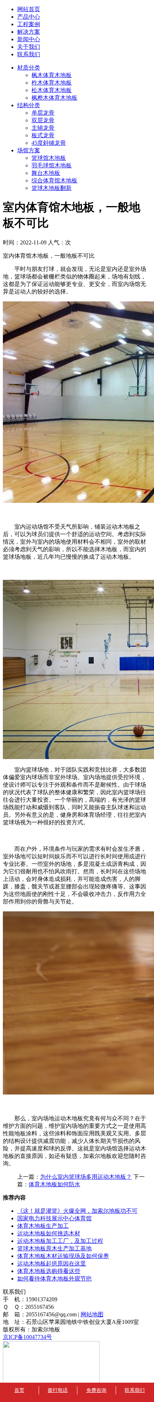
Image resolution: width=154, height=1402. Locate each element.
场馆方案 (28, 150)
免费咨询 (96, 1390)
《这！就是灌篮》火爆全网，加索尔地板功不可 (77, 1211)
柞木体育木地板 (52, 83)
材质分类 (28, 68)
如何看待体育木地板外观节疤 (54, 1278)
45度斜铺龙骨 (49, 143)
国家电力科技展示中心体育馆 (54, 1218)
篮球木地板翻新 (52, 188)
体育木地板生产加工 (43, 1226)
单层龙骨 (43, 113)
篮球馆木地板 (49, 158)
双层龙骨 (43, 120)
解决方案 (28, 32)
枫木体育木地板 (52, 75)
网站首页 (28, 9)
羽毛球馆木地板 (52, 165)
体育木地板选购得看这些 (48, 1271)
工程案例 (28, 24)
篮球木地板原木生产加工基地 (54, 1248)
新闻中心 (28, 39)
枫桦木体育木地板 (54, 98)
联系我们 (28, 54)
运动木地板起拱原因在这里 (51, 1263)
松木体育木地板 (52, 90)
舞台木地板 (46, 173)
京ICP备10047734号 (27, 1337)
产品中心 (28, 17)
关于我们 (28, 47)
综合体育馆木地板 (54, 180)
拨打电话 (58, 1390)
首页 (19, 1390)
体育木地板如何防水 (54, 1184)
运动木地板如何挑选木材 (48, 1233)
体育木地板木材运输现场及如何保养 (63, 1256)
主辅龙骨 (43, 128)
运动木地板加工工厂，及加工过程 (60, 1241)
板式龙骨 (43, 135)
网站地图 (92, 1314)
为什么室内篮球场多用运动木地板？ (86, 1177)
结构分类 (28, 105)
